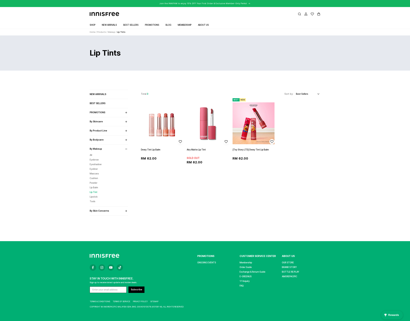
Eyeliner (94, 169)
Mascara (94, 173)
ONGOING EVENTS (206, 262)
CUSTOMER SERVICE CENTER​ (258, 256)
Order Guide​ (246, 267)
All (91, 155)
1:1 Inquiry (245, 281)
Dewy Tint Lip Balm (150, 149)
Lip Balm (94, 187)
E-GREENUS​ (246, 276)
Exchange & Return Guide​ (252, 272)
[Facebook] (93, 267)
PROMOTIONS (205, 256)
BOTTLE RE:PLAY (290, 272)
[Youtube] (111, 267)
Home (92, 32)
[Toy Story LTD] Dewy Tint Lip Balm (251, 149)
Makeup (111, 32)
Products (101, 32)
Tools (92, 201)
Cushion (94, 178)
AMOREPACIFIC (289, 276)
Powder (93, 183)
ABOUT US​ (288, 256)
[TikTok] (120, 267)
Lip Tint (93, 192)
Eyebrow (94, 159)
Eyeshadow (96, 164)
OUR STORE (288, 262)
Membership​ (246, 262)
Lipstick (94, 196)
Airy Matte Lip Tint (196, 149)
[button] (299, 14)
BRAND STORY (289, 267)
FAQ (242, 285)
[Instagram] (102, 267)
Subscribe (136, 289)
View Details (162, 168)
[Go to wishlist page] (312, 14)
